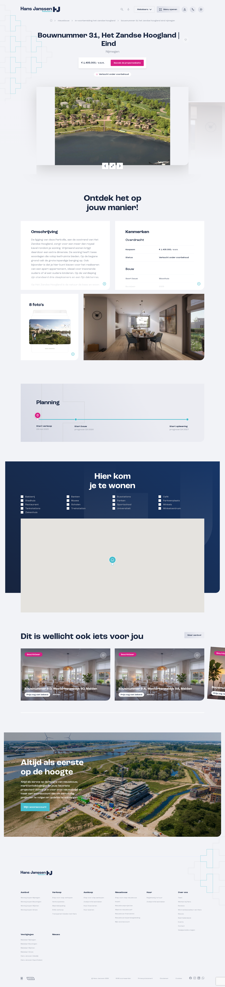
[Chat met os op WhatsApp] (201, 9)
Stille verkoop (58, 910)
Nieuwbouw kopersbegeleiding (127, 918)
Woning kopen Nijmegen (30, 898)
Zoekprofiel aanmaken (93, 902)
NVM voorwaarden (123, 978)
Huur (149, 892)
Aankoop (88, 892)
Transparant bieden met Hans (64, 914)
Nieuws (181, 914)
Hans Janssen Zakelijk (29, 956)
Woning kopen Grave (29, 910)
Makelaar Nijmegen (28, 940)
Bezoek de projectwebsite (127, 63)
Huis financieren (90, 906)
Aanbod (25, 892)
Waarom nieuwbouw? (123, 910)
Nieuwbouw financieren (124, 914)
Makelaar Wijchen (28, 948)
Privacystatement (145, 978)
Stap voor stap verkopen (62, 898)
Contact (181, 926)
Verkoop (56, 892)
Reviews (181, 906)
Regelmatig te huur (154, 898)
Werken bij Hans (184, 902)
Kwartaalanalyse (184, 918)
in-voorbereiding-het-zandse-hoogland (95, 21)
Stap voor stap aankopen (94, 898)
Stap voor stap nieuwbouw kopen (126, 899)
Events (181, 922)
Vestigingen (27, 935)
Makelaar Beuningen (29, 944)
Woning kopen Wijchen (30, 906)
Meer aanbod (194, 635)
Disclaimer (164, 978)
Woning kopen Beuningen (31, 902)
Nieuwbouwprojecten (124, 906)
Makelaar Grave (27, 952)
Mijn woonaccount (35, 807)
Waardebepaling (58, 906)
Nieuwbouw (63, 21)
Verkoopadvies (58, 902)
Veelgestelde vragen (186, 930)
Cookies (179, 978)
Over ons (183, 892)
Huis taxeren (89, 910)
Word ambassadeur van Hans (190, 910)
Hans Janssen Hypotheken (31, 960)
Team (180, 898)
